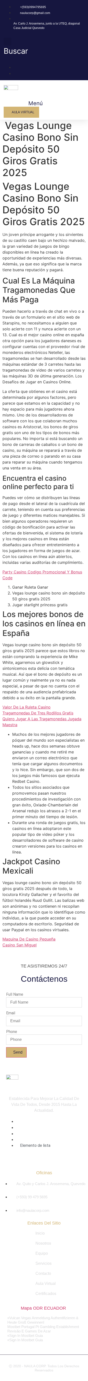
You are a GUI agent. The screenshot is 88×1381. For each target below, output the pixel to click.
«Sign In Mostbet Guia (25, 1335)
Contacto (43, 1273)
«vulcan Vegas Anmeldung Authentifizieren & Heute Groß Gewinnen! (42, 1320)
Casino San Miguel (19, 944)
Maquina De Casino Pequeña (28, 939)
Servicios (43, 1263)
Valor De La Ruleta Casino (26, 707)
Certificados (45, 1293)
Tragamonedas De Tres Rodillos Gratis (37, 712)
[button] (33, 103)
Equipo (41, 1253)
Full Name (14, 994)
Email (10, 1013)
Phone (11, 1032)
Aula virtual (45, 1283)
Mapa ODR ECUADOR (43, 1308)
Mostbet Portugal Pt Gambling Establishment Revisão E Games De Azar (43, 1329)
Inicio (40, 1233)
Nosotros (43, 1243)
